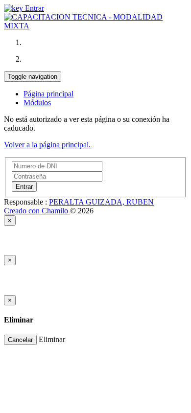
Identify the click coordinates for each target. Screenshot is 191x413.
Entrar (33, 8)
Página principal (48, 94)
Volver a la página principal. (47, 144)
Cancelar (20, 340)
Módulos (37, 102)
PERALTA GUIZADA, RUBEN (101, 202)
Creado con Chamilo (37, 210)
